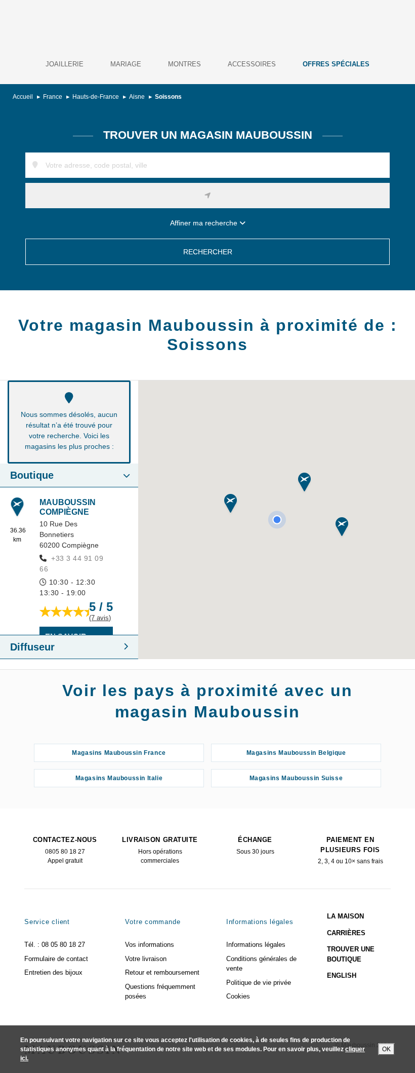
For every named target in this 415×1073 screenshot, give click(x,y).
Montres (184, 64)
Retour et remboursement (162, 972)
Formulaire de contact (56, 959)
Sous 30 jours (255, 845)
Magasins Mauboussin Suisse (296, 778)
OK (386, 1049)
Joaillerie (65, 64)
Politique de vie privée (258, 982)
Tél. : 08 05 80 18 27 (54, 944)
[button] (304, 483)
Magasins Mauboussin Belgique (296, 752)
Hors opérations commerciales (159, 850)
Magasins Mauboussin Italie (119, 778)
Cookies (238, 996)
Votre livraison (146, 959)
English (341, 975)
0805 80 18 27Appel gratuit (65, 850)
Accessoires (252, 64)
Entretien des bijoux (53, 972)
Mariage (125, 64)
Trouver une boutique (351, 954)
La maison (345, 916)
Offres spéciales (336, 64)
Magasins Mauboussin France (119, 752)
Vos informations (149, 944)
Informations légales (255, 944)
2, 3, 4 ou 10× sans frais (350, 850)
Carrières (346, 933)
